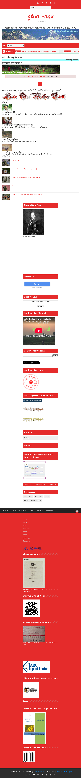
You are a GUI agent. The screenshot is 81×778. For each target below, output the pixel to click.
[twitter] (34, 774)
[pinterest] (50, 3)
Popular (40, 484)
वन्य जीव (25, 532)
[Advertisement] (40, 256)
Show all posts (52, 76)
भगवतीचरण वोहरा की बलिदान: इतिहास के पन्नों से (26, 177)
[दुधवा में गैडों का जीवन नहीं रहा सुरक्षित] (7, 147)
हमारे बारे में (39, 511)
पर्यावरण (47, 497)
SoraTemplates (39, 772)
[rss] (54, 3)
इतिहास (25, 535)
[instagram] (46, 3)
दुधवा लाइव (40, 16)
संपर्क (13, 186)
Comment (52, 484)
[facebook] (30, 774)
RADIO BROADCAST (19, 511)
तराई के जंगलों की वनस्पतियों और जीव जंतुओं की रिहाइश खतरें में (30, 51)
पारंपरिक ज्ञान (26, 538)
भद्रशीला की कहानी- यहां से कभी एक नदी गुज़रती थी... (28, 194)
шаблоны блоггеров (64, 772)
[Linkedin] (30, 2)
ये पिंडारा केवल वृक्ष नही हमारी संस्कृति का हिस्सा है (26, 169)
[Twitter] (34, 2)
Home (5, 511)
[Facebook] (25, 2)
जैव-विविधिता (38, 497)
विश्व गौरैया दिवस (36, 500)
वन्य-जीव (26, 500)
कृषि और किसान (28, 497)
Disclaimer (26, 541)
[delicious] (42, 3)
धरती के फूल (15, 160)
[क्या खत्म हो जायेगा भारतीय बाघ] (7, 135)
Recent (28, 484)
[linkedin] (38, 3)
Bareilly (58, 51)
